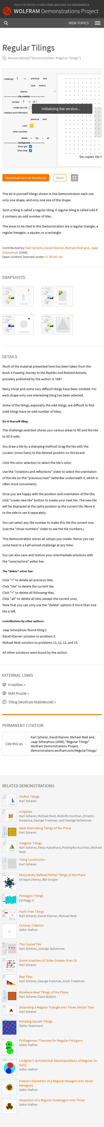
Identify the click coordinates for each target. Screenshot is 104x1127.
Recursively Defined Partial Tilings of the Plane (52, 875)
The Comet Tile (30, 944)
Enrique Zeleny (30, 879)
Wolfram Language (53, 5)
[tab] (18, 296)
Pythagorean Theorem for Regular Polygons (51, 1040)
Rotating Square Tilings (35, 1021)
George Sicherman (51, 948)
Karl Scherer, (28, 948)
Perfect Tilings (29, 796)
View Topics (79, 23)
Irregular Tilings (30, 843)
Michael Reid (47, 816)
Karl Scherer (34, 248)
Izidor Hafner (28, 929)
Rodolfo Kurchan (69, 816)
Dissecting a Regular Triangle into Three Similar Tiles (56, 1007)
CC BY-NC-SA (53, 257)
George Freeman (50, 981)
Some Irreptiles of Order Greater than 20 (48, 960)
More (60, 178)
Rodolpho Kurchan (75, 847)
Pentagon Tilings (31, 896)
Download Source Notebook (25, 178)
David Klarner (54, 248)
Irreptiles (25, 811)
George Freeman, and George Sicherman (63, 820)
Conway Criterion (31, 925)
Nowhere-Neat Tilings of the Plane (43, 992)
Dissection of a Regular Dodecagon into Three (52, 1100)
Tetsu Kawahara (49, 847)
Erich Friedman (74, 981)
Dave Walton (47, 996)
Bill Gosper (50, 879)
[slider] (41, 94)
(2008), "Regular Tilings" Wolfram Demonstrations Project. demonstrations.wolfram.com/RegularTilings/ (64, 744)
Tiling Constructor (32, 859)
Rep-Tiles (25, 976)
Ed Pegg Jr (26, 900)
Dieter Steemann (31, 1025)
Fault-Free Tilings (31, 911)
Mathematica (80, 5)
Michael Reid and (77, 248)
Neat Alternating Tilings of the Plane (45, 828)
